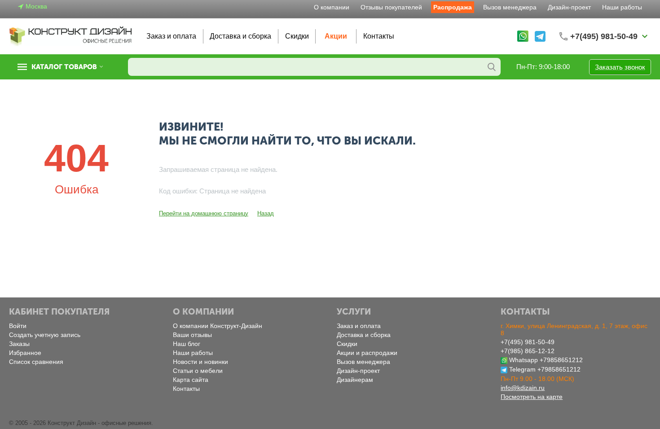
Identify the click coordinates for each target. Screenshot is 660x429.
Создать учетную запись (44, 334)
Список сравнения (36, 361)
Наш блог (186, 343)
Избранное (25, 352)
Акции (336, 36)
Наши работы (622, 7)
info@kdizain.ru (523, 387)
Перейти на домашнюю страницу (203, 213)
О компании (331, 7)
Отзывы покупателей (391, 7)
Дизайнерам (355, 379)
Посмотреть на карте (532, 396)
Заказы (19, 343)
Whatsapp (523, 359)
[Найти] (492, 67)
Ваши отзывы (192, 334)
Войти (17, 325)
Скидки (297, 36)
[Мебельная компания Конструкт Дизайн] (71, 35)
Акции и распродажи (367, 352)
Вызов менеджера (510, 7)
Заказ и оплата (171, 36)
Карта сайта (190, 379)
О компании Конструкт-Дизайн (217, 325)
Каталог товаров (64, 66)
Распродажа (452, 7)
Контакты (378, 36)
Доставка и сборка (240, 36)
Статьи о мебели (198, 370)
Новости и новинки (200, 361)
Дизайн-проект (569, 7)
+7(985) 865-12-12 (527, 351)
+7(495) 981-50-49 (527, 342)
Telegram (522, 369)
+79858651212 (561, 359)
